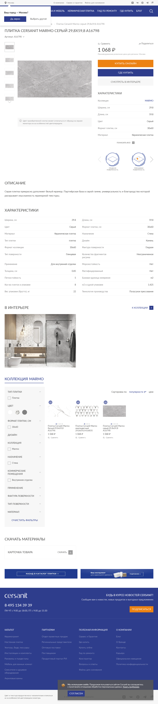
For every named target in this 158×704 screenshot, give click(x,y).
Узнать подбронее (131, 687)
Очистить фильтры (25, 520)
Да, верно (15, 19)
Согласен (76, 693)
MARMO (149, 101)
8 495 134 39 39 (18, 605)
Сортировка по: (119, 392)
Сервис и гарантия (74, 3)
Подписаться (141, 609)
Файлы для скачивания (94, 3)
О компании (59, 3)
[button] (9, 43)
